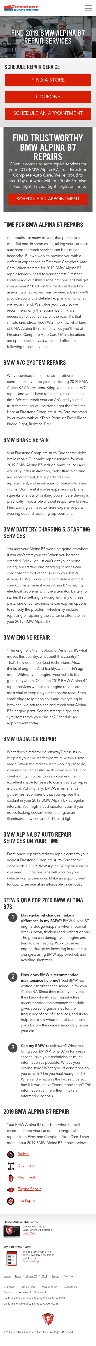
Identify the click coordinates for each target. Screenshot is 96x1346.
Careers (8, 1292)
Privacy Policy (49, 1287)
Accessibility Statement (32, 1292)
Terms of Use (28, 1287)
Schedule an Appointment (48, 113)
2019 (44, 1276)
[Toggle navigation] (88, 8)
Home (6, 1276)
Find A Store (48, 80)
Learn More (29, 1233)
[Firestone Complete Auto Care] (21, 8)
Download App (32, 1262)
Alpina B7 (31, 1276)
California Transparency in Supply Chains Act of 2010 (34, 1298)
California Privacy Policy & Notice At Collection (30, 1304)
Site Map (8, 1287)
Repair (55, 1276)
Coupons (48, 97)
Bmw (18, 1276)
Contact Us (70, 1287)
